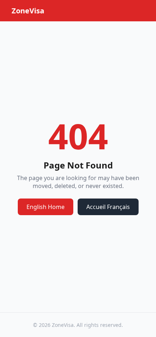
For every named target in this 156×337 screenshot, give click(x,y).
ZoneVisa (28, 11)
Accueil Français (108, 207)
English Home (45, 207)
